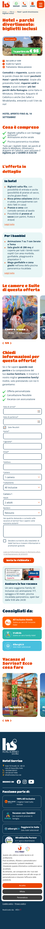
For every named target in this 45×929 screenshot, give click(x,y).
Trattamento (8, 482)
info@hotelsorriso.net (13, 775)
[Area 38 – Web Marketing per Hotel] (18, 909)
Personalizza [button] (22, 897)
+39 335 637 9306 (11, 773)
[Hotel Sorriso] (6, 4)
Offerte (32, 6)
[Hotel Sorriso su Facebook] (19, 782)
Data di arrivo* (9, 407)
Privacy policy (20, 904)
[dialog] (22, 872)
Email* (6, 452)
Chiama (24, 6)
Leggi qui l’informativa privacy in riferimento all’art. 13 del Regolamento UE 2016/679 (21, 553)
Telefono (6, 462)
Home (4, 12)
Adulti (5, 498)
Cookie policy (7, 904)
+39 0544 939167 (11, 770)
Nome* (6, 431)
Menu (40, 6)
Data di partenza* (10, 417)
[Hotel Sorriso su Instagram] (25, 782)
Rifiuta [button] (22, 891)
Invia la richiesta (17, 560)
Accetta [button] (22, 885)
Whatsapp (16, 6)
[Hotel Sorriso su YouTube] (31, 782)
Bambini (6, 508)
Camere (6, 472)
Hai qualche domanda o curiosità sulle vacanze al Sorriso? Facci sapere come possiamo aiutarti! (19, 520)
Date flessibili (13, 427)
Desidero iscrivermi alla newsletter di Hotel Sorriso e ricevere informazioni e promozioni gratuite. (24, 543)
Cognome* (7, 441)
